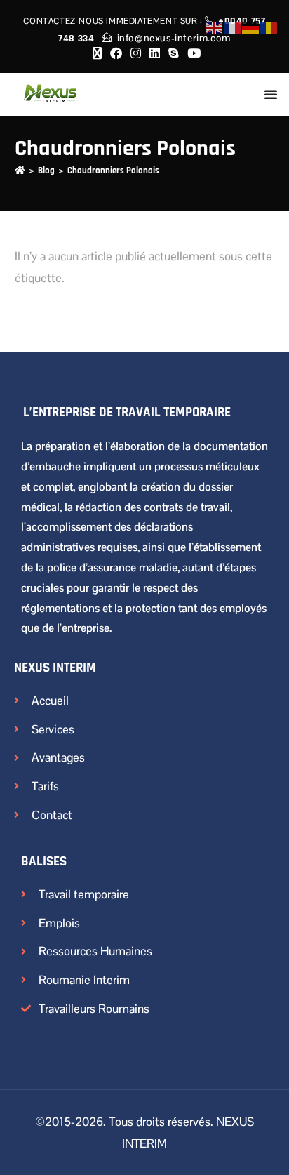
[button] (270, 94)
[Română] (269, 27)
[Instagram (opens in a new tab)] (135, 54)
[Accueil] (20, 170)
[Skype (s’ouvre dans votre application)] (173, 54)
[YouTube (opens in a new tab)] (192, 54)
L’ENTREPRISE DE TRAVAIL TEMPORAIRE (127, 412)
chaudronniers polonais (113, 170)
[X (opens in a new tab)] (97, 54)
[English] (215, 27)
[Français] (233, 27)
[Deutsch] (251, 27)
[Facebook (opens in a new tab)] (116, 54)
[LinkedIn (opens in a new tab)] (154, 54)
